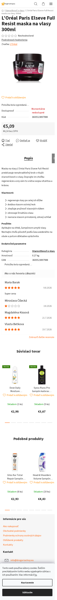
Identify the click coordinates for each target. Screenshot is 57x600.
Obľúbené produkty (13, 540)
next (53, 376)
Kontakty (8, 544)
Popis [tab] (28, 158)
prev (3, 376)
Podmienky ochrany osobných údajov (22, 535)
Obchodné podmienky (14, 531)
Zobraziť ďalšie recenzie (41, 337)
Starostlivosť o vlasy (43, 251)
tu (36, 575)
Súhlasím (27, 592)
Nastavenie (27, 582)
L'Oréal (13, 44)
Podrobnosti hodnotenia (14, 40)
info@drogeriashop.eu (22, 560)
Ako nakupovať (11, 526)
